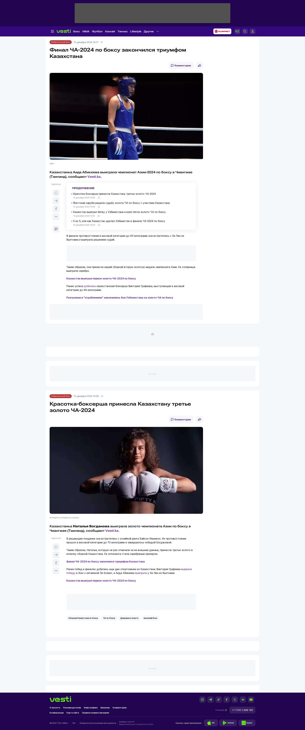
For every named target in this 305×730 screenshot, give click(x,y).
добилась (90, 286)
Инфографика (91, 707)
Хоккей (110, 31)
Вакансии (105, 707)
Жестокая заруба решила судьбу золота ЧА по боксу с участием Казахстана (121, 202)
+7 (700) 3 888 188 (242, 710)
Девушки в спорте (129, 618)
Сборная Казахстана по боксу (83, 618)
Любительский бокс (60, 42)
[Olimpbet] (221, 31)
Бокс (76, 31)
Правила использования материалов (98, 723)
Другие (149, 31)
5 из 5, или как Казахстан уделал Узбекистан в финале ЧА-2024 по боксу (119, 221)
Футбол (97, 31)
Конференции (57, 713)
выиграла (141, 573)
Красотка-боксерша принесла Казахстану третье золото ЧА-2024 (114, 193)
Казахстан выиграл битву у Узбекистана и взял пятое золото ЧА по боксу (119, 212)
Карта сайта (73, 713)
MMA (85, 31)
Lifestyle (135, 31)
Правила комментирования (95, 713)
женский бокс (150, 618)
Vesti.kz (94, 177)
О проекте (55, 707)
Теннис (123, 31)
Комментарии (183, 65)
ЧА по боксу (109, 618)
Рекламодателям (72, 707)
